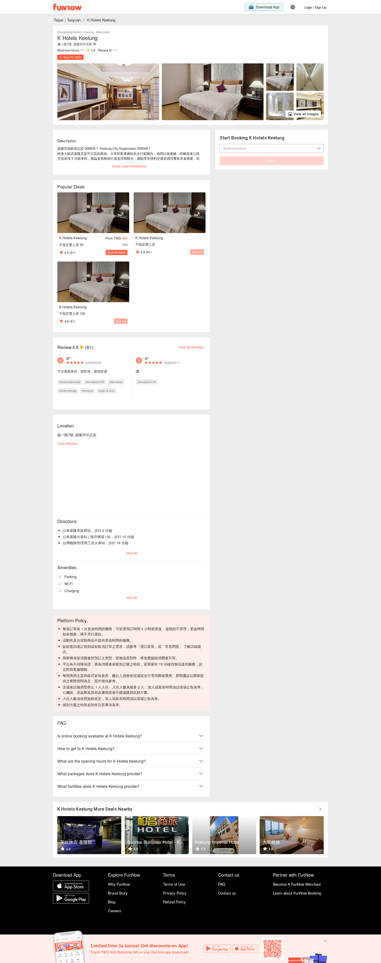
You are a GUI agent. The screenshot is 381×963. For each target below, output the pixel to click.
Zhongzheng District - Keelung (75, 32)
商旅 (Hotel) (103, 32)
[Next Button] (320, 809)
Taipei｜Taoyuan (67, 20)
